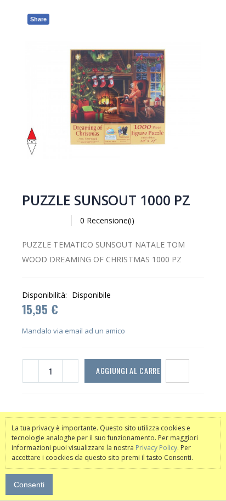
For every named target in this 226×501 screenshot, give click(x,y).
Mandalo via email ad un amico (73, 331)
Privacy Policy (156, 447)
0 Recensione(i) (107, 220)
